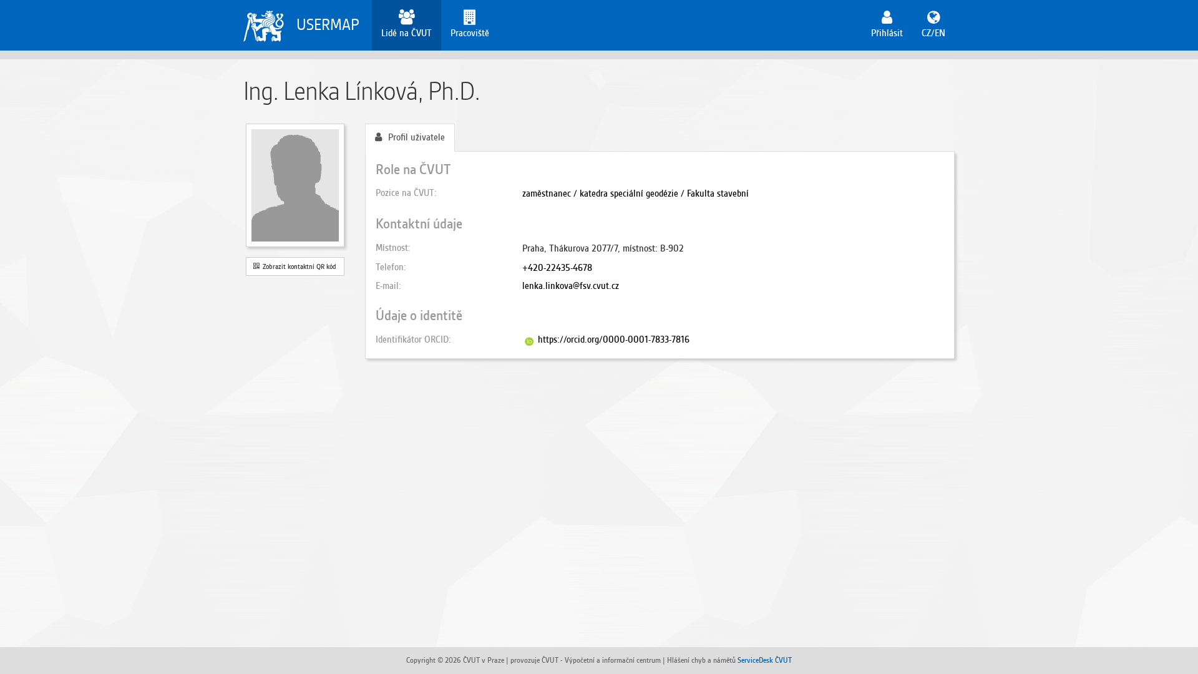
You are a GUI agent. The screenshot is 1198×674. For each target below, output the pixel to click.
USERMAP (327, 24)
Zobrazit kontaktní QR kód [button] (297, 266)
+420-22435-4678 (557, 267)
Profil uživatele (416, 137)
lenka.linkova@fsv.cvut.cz (570, 285)
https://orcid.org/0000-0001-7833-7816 (613, 339)
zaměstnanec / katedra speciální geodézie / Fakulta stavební (635, 193)
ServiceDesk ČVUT (765, 660)
